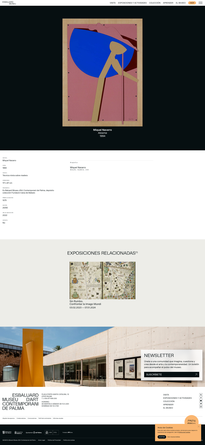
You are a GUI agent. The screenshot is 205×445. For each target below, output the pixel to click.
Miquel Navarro (9, 160)
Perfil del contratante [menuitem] (45, 418)
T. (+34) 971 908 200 (49, 398)
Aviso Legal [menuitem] (41, 440)
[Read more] (102, 286)
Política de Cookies (184, 432)
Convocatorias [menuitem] (32, 418)
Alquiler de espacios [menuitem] (9, 418)
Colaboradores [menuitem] (21, 418)
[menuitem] (113, 3)
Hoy (192, 3)
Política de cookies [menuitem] (69, 440)
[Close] (199, 426)
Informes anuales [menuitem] (58, 418)
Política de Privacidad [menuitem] (54, 440)
